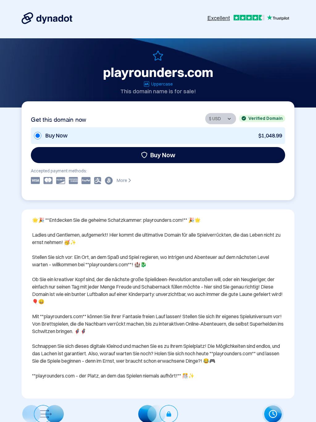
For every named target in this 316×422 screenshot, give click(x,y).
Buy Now (162, 155)
